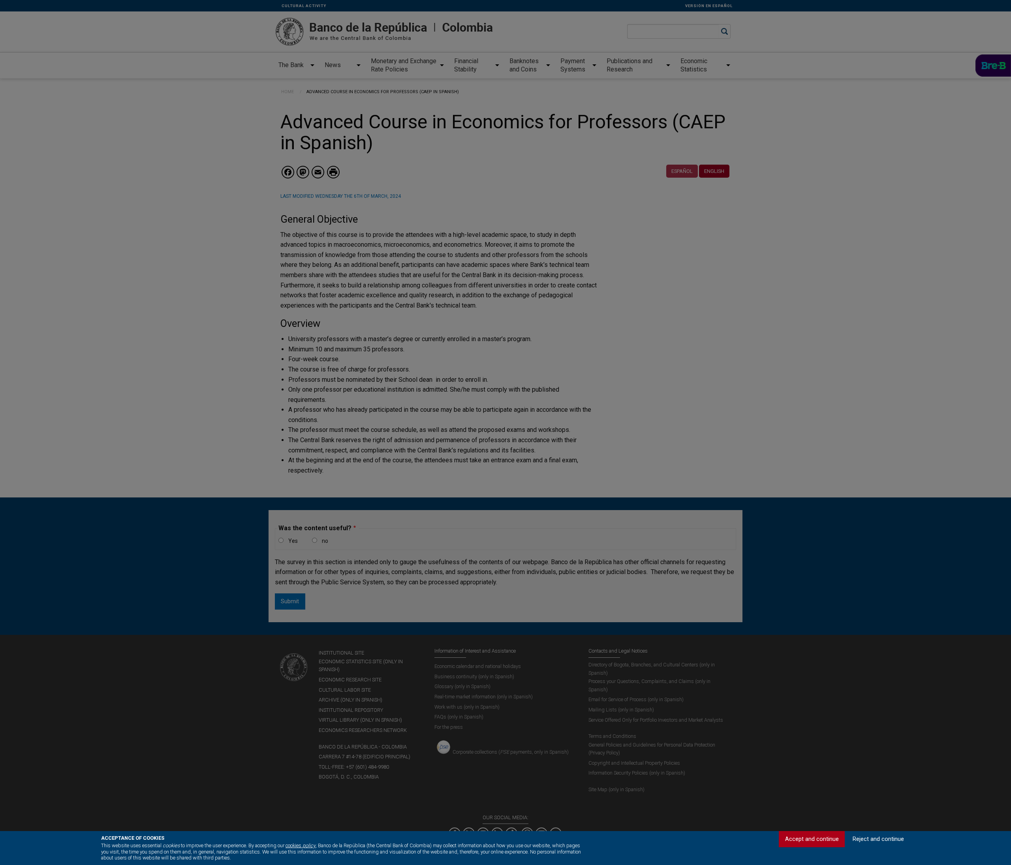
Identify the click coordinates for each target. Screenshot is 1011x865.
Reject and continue (878, 839)
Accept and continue (812, 839)
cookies (301, 845)
